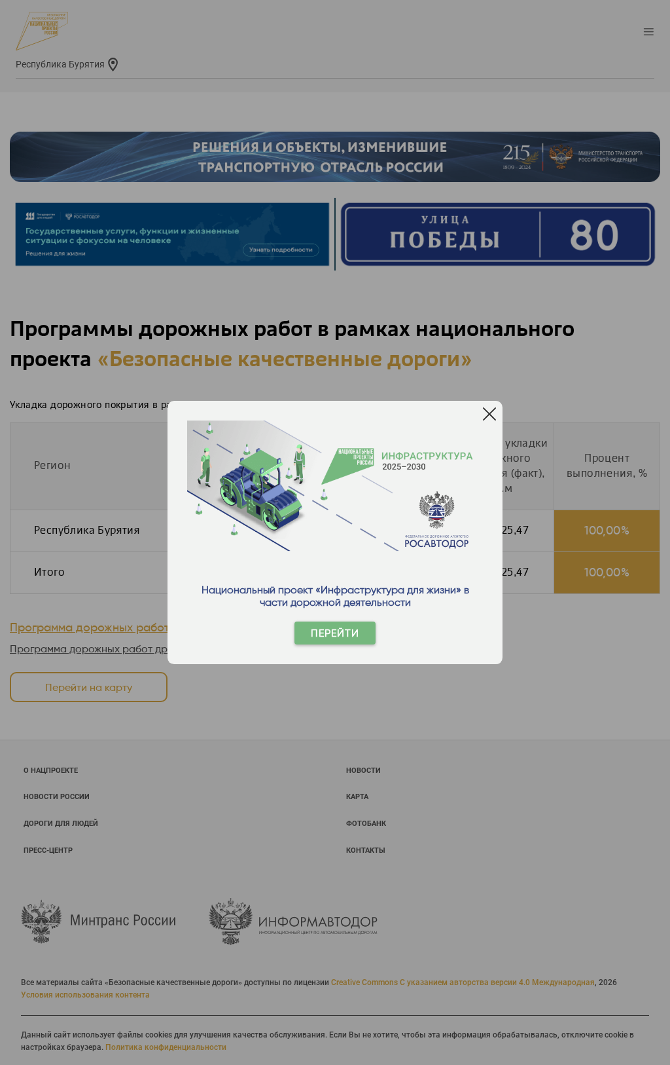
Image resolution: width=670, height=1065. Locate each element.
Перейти (335, 633)
